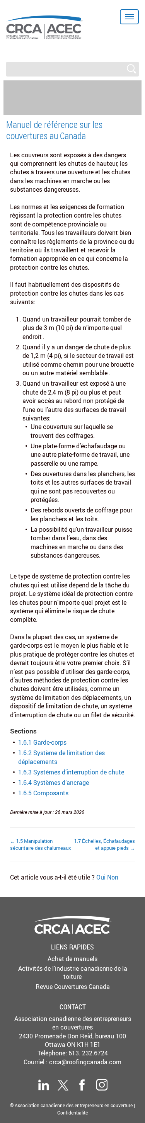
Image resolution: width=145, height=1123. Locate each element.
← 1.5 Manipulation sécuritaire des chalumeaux (40, 844)
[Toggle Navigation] (129, 16)
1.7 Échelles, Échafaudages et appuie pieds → (104, 844)
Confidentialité (72, 1112)
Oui (101, 877)
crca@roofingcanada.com (85, 1062)
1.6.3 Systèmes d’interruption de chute (71, 772)
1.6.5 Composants (43, 793)
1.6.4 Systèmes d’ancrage (53, 782)
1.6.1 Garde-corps (42, 742)
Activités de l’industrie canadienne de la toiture (72, 972)
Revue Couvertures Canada (73, 986)
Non (112, 877)
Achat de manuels (72, 959)
